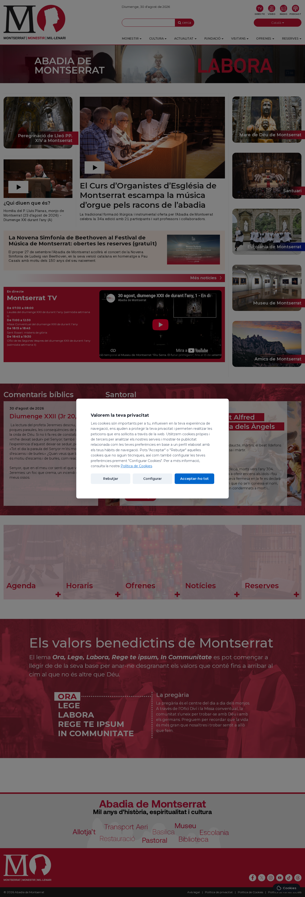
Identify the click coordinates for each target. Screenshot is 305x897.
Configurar (152, 478)
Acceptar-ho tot (194, 478)
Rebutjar (110, 478)
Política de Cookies (136, 466)
